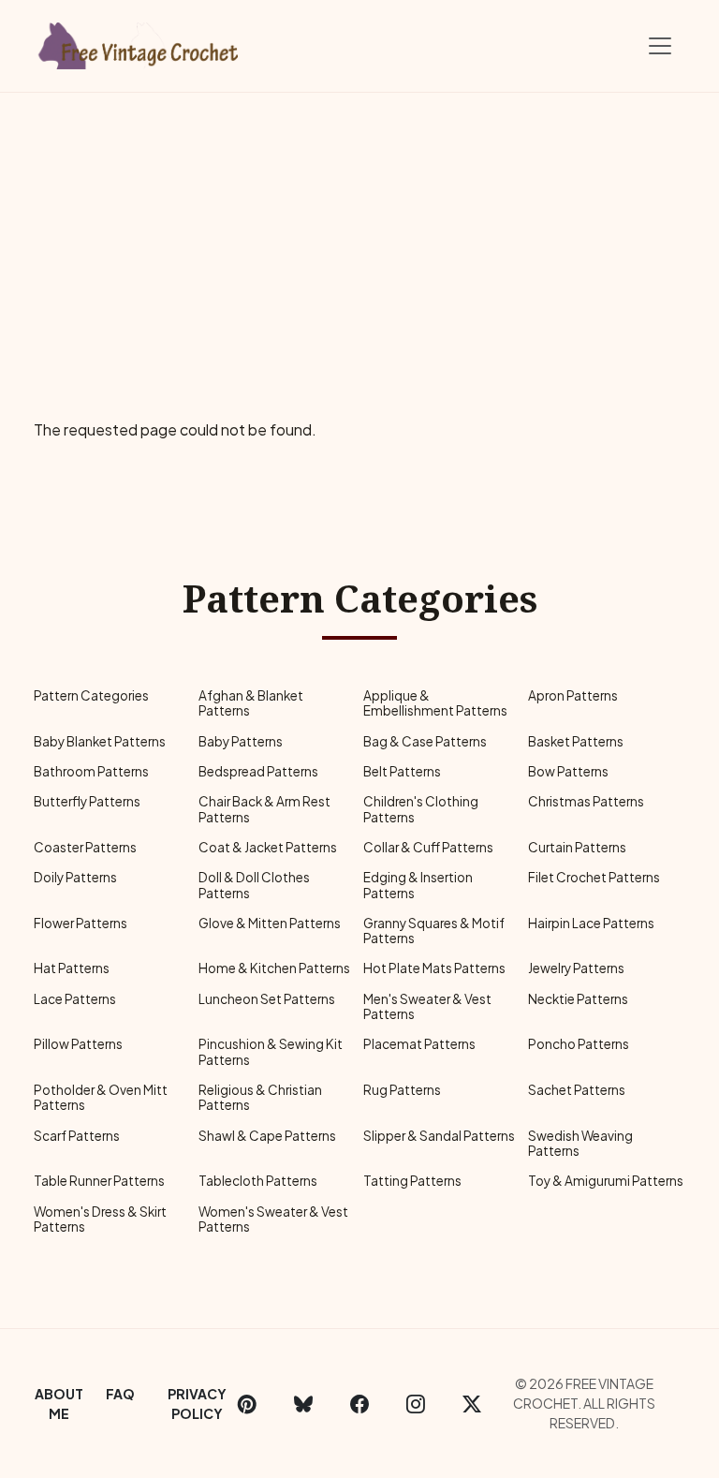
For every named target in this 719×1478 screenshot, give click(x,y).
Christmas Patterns (586, 801)
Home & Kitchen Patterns (274, 968)
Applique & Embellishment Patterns (435, 702)
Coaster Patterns (85, 847)
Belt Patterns (402, 771)
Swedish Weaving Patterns (580, 1143)
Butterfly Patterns (87, 801)
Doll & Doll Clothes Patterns (254, 884)
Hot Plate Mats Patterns (434, 968)
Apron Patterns (573, 695)
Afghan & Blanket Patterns (250, 702)
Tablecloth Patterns (257, 1181)
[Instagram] (415, 1404)
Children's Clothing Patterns (420, 808)
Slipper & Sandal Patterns (439, 1136)
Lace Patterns (75, 999)
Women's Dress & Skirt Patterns (100, 1219)
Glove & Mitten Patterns (269, 923)
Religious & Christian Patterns (260, 1097)
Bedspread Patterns (258, 771)
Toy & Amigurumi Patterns (605, 1181)
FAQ (120, 1393)
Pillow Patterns (78, 1044)
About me (59, 1403)
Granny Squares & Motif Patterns (434, 930)
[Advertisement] (359, 233)
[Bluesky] (303, 1404)
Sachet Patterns (576, 1090)
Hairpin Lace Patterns (591, 923)
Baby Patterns (240, 741)
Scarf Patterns (77, 1136)
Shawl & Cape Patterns (267, 1136)
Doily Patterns (75, 877)
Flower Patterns (80, 923)
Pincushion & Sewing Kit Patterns (270, 1051)
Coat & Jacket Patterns (267, 847)
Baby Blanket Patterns (100, 741)
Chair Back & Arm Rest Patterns (264, 808)
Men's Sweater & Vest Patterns (427, 1006)
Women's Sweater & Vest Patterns (273, 1219)
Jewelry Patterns (576, 968)
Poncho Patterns (578, 1044)
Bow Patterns (568, 771)
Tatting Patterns (412, 1181)
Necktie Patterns (578, 999)
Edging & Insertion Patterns (418, 884)
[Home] (139, 42)
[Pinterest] (247, 1404)
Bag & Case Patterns (425, 741)
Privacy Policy (197, 1403)
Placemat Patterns (419, 1044)
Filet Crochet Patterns (594, 877)
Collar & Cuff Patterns (428, 847)
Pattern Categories (91, 695)
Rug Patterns (402, 1090)
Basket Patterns (576, 741)
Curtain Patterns (577, 847)
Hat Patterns (72, 968)
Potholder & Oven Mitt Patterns (101, 1097)
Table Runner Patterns (99, 1181)
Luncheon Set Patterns (266, 999)
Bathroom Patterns (91, 771)
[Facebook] (359, 1404)
